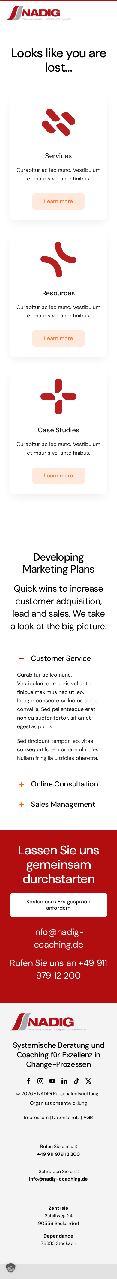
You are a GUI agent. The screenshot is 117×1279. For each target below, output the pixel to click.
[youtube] (53, 1081)
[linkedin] (65, 1081)
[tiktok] (77, 1081)
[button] (58, 659)
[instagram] (41, 1081)
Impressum (36, 1117)
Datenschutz (66, 1117)
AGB (88, 1117)
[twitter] (89, 1081)
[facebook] (29, 1081)
